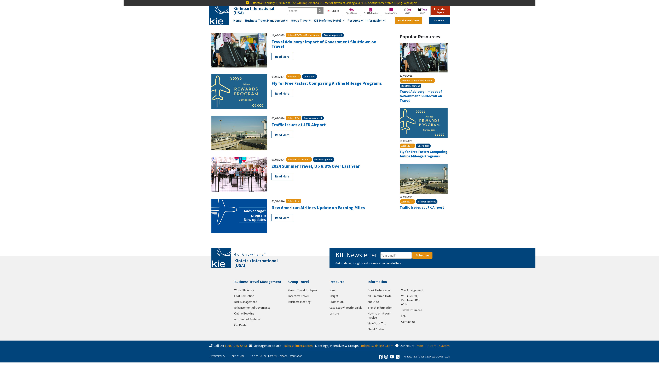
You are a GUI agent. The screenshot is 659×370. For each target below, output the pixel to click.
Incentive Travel (298, 296)
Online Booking (244, 313)
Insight (334, 296)
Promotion (337, 302)
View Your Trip (377, 323)
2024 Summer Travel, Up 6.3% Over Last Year (315, 166)
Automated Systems (247, 319)
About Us (373, 302)
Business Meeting (299, 302)
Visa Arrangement (412, 290)
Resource (354, 20)
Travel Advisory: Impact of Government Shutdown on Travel (323, 44)
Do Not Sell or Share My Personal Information (276, 355)
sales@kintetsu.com (298, 345)
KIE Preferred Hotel (327, 20)
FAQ (403, 316)
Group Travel (299, 20)
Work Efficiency (244, 290)
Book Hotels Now (408, 20)
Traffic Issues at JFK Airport (298, 124)
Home (237, 20)
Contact (439, 20)
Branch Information (380, 307)
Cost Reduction (244, 296)
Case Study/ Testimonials (346, 307)
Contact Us (408, 321)
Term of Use (237, 355)
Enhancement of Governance (252, 307)
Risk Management (245, 302)
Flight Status (376, 329)
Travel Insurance (411, 310)
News (333, 290)
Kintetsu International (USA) (253, 10)
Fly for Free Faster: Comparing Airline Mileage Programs (326, 83)
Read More (282, 56)
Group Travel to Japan (302, 290)
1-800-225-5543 (235, 345)
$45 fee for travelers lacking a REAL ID (328, 3)
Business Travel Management (265, 20)
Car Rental (240, 325)
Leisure (334, 313)
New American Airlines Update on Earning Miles (318, 207)
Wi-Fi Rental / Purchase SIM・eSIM (411, 300)
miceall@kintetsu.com (377, 345)
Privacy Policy (217, 355)
